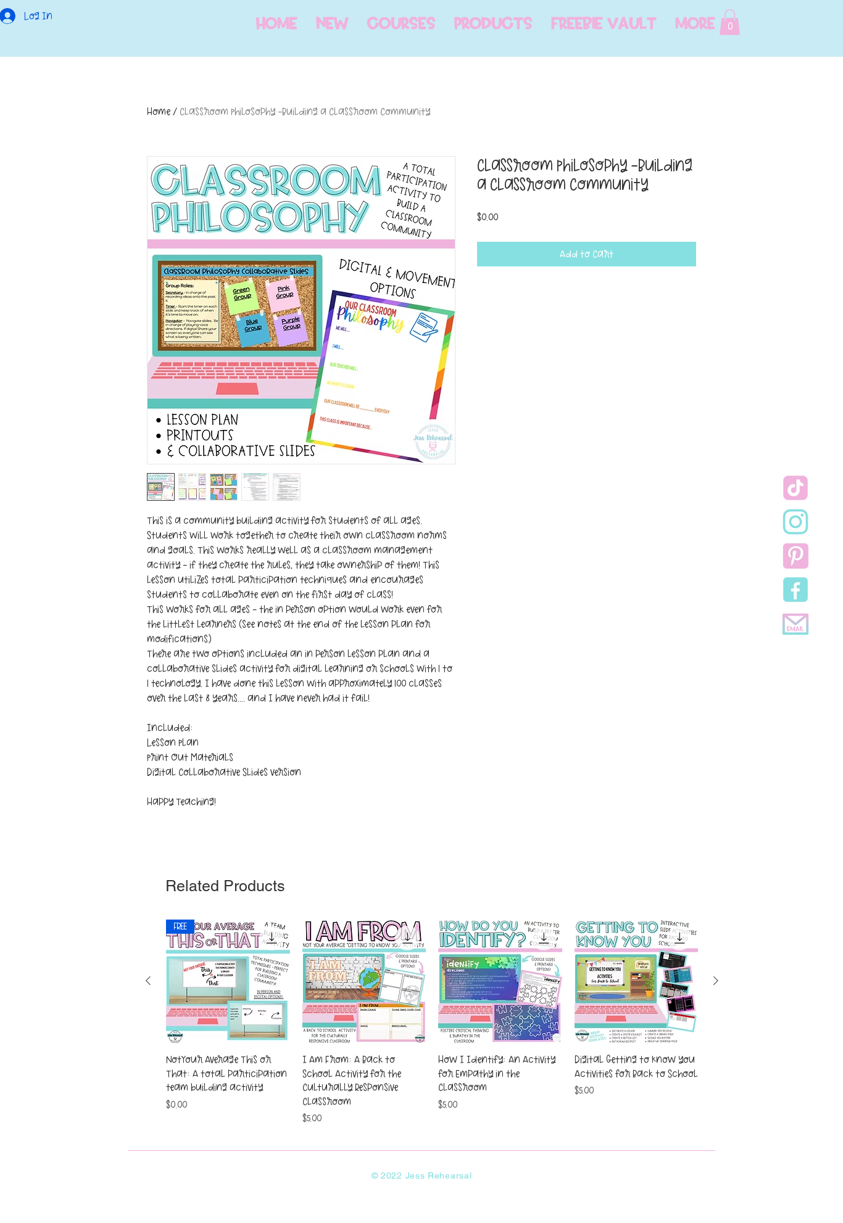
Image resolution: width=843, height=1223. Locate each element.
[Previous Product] (148, 980)
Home (158, 112)
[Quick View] (364, 982)
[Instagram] (795, 521)
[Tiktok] (795, 487)
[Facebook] (795, 589)
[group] (432, 1022)
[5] (795, 623)
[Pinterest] (795, 555)
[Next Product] (715, 980)
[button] (730, 22)
